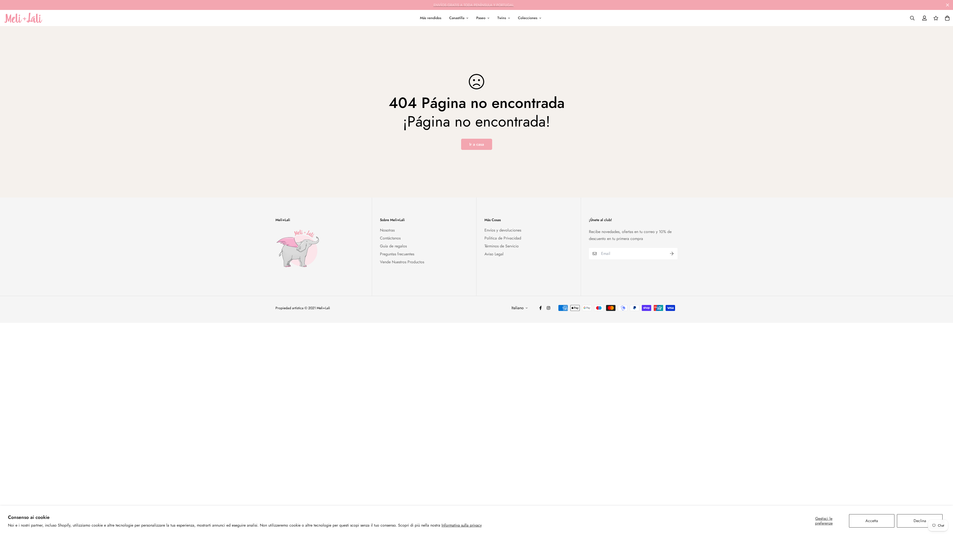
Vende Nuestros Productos (402, 262)
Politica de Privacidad (502, 238)
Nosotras (387, 230)
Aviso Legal (494, 254)
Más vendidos (430, 17)
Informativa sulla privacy (462, 525)
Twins (501, 17)
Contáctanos (390, 238)
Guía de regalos (393, 246)
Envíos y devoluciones (502, 230)
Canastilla (456, 17)
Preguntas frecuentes (397, 254)
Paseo (480, 17)
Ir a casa (476, 144)
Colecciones (527, 17)
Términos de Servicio (501, 246)
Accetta (871, 521)
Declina (920, 521)
